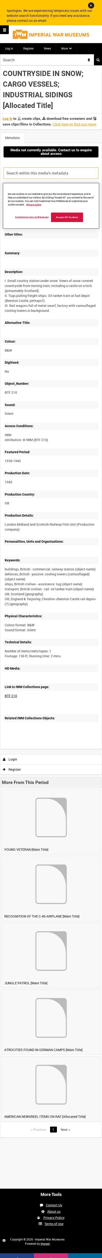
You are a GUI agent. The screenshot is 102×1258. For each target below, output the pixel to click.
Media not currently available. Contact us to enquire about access (51, 152)
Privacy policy (33, 204)
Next (65, 1129)
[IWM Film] (51, 34)
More (64, 48)
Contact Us (54, 1205)
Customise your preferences (32, 216)
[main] (51, 601)
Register (28, 48)
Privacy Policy (54, 1217)
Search (98, 59)
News (47, 48)
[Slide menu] (4, 29)
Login (12, 759)
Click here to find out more (74, 124)
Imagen (45, 1243)
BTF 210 (11, 696)
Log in (9, 48)
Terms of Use (53, 1224)
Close (91, 5)
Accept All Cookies (67, 217)
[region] (51, 206)
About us (53, 1211)
